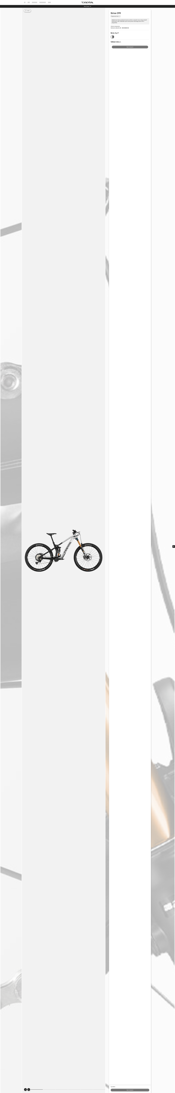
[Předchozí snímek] (25, 1089)
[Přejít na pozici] (49, 1089)
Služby (49, 2)
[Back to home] (87, 2)
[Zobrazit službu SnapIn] (173, 546)
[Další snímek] (28, 1089)
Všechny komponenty (115, 26)
